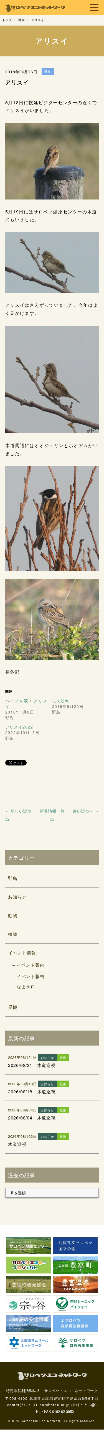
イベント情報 (22, 952)
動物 (12, 915)
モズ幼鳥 (60, 701)
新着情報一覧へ (52, 814)
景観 (12, 1007)
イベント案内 (31, 965)
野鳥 (12, 878)
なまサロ (26, 986)
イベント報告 (31, 976)
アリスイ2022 (19, 727)
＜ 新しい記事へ (18, 814)
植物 (12, 934)
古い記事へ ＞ (86, 811)
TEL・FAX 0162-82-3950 (54, 1411)
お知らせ (17, 897)
